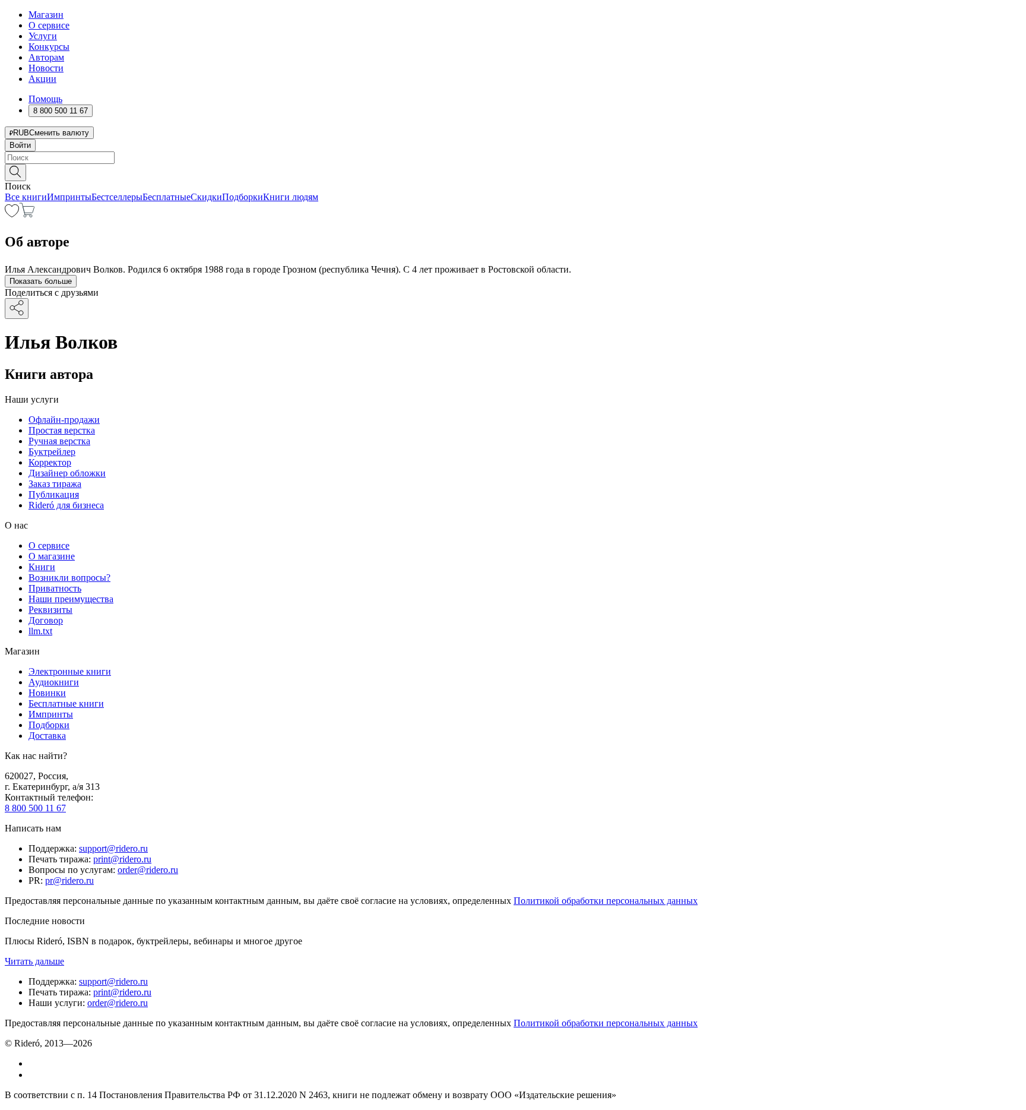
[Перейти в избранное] (12, 214)
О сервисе (48, 25)
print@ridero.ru (122, 859)
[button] (513, 171)
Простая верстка (61, 430)
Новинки (47, 693)
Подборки (242, 197)
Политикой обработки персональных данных (606, 901)
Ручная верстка (59, 441)
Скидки (206, 197)
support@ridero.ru (113, 848)
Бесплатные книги (66, 703)
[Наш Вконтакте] (34, 1063)
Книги (41, 567)
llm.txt (40, 631)
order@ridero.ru (148, 870)
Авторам (46, 57)
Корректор (49, 462)
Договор (45, 620)
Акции (42, 79)
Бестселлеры (116, 197)
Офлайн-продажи (64, 420)
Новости (46, 68)
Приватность (54, 588)
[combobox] (513, 157)
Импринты (69, 197)
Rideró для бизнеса (66, 505)
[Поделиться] (16, 308)
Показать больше (41, 281)
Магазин (46, 15)
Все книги (26, 197)
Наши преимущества (70, 599)
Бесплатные (166, 197)
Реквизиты (50, 610)
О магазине (51, 556)
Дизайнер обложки (67, 473)
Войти (20, 145)
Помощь (45, 99)
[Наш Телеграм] (33, 1075)
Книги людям (290, 197)
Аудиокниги (53, 682)
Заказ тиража (54, 484)
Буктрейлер (51, 452)
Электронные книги (69, 671)
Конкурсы (48, 47)
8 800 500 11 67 (35, 808)
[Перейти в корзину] (27, 214)
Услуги (42, 36)
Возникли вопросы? (69, 578)
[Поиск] (15, 172)
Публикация (53, 494)
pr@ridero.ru (69, 880)
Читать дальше (34, 961)
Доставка (47, 735)
